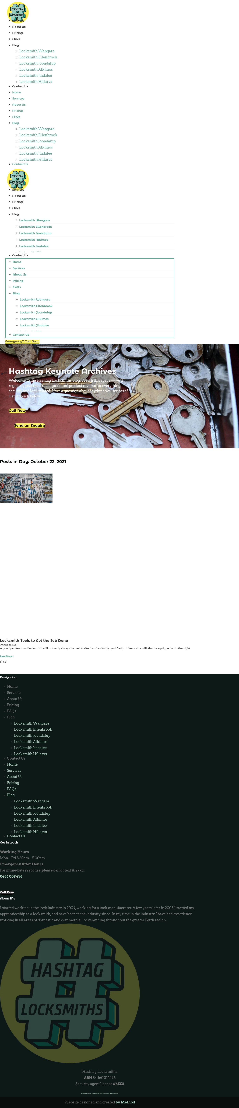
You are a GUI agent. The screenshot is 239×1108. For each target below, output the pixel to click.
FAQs (16, 39)
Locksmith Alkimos (36, 69)
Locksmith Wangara (36, 51)
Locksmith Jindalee (35, 75)
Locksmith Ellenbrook (38, 57)
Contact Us (20, 86)
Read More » (6, 656)
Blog (15, 45)
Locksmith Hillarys (35, 82)
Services (18, 20)
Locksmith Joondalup (37, 63)
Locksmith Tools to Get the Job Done (34, 640)
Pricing (17, 33)
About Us (19, 27)
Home (16, 14)
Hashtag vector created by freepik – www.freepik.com (99, 1093)
